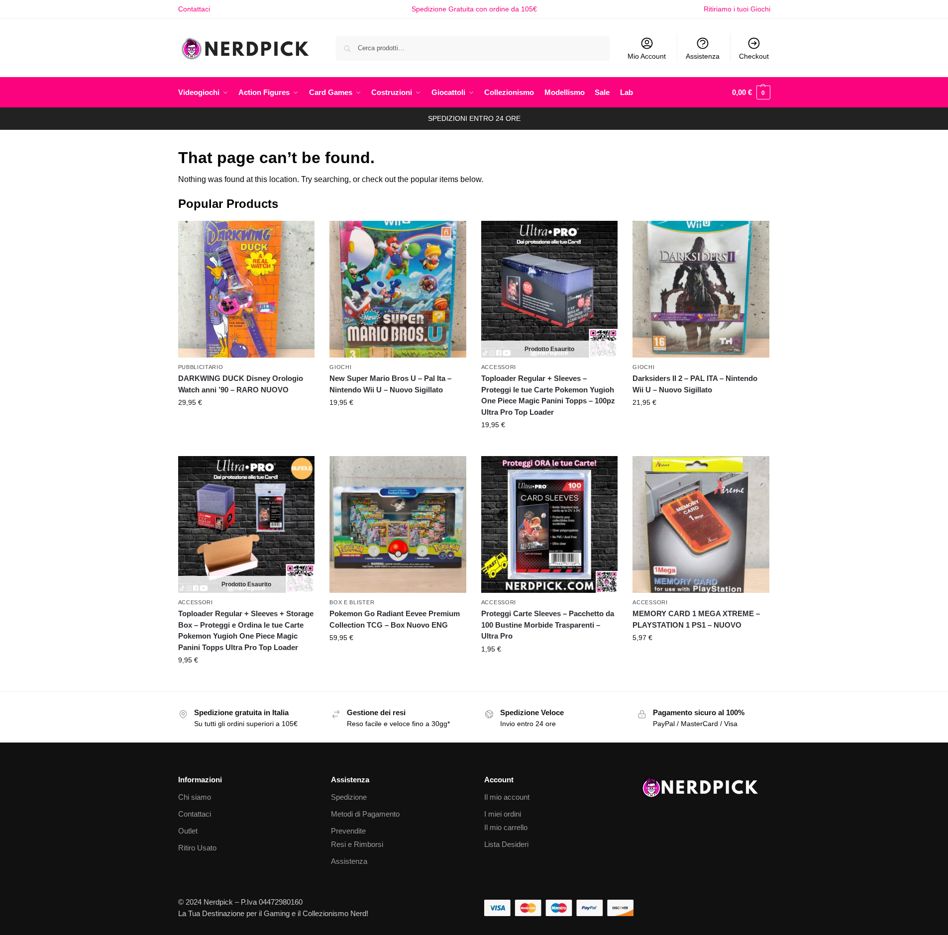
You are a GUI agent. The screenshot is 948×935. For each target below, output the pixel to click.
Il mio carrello (505, 827)
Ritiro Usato (197, 847)
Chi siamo (194, 797)
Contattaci (194, 9)
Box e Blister (351, 602)
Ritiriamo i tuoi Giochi (737, 9)
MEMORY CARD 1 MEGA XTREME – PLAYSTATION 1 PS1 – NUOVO (696, 619)
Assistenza (703, 56)
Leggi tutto (549, 446)
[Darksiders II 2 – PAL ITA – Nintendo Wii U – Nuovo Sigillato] (700, 289)
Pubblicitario (200, 367)
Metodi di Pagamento (365, 814)
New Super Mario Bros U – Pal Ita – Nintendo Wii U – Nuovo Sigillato (390, 384)
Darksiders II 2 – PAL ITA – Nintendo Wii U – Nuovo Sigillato (694, 384)
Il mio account (506, 797)
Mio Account (647, 56)
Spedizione (349, 797)
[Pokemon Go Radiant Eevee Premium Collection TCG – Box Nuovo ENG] (397, 524)
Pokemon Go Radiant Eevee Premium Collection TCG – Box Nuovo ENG (394, 619)
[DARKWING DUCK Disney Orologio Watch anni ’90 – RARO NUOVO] (246, 289)
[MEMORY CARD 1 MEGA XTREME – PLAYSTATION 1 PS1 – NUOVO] (700, 524)
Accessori (498, 367)
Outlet (188, 831)
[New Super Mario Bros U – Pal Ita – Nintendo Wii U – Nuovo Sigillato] (397, 289)
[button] (751, 92)
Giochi (340, 367)
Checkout (754, 56)
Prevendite (348, 831)
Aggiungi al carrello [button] (246, 424)
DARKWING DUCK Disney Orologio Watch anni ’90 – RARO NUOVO (240, 384)
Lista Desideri (506, 844)
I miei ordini (502, 814)
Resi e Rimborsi (357, 844)
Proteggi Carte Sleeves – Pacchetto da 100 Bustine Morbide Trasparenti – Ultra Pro (547, 624)
